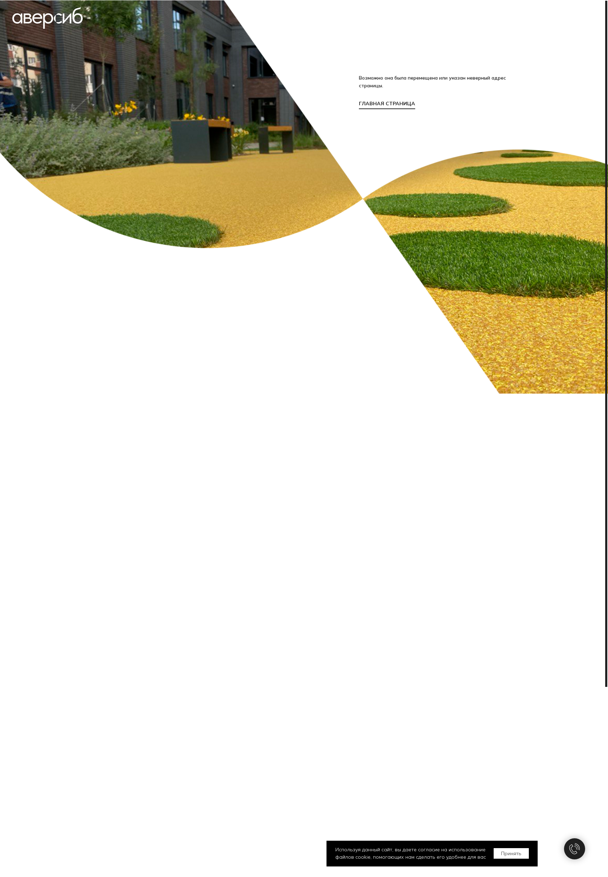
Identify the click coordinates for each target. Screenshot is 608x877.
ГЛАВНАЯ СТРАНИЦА (387, 103)
